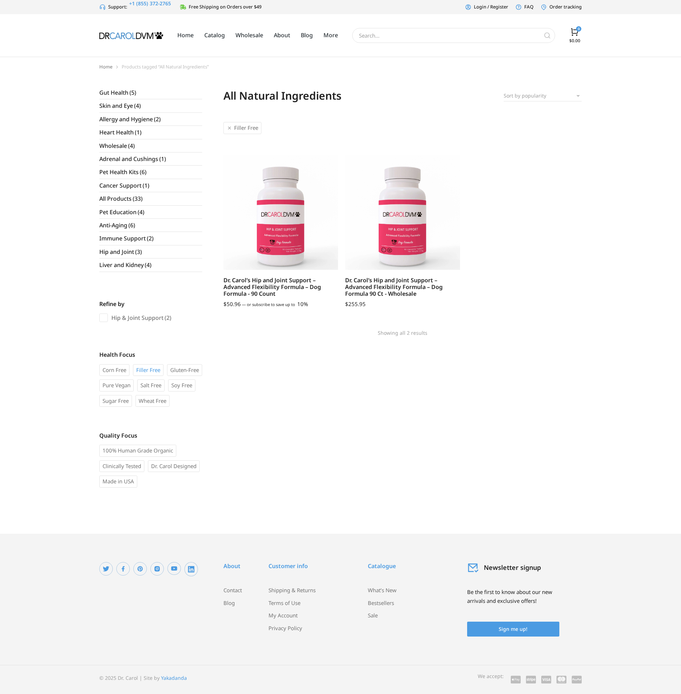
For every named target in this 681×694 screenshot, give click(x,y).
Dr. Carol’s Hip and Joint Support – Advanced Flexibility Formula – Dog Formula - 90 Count (272, 287)
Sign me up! (513, 629)
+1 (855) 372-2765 (150, 3)
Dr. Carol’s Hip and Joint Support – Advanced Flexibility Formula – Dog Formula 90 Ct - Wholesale (394, 287)
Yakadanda (174, 677)
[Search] (547, 35)
